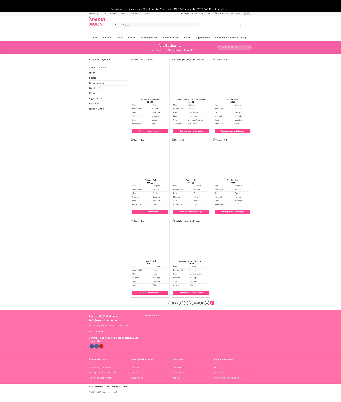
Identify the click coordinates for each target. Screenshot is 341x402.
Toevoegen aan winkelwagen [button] (150, 131)
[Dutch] (245, 13)
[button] (243, 25)
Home (150, 50)
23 (207, 303)
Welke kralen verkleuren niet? (228, 378)
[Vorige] (170, 303)
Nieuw (119, 38)
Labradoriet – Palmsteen (150, 99)
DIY (216, 367)
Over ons (135, 367)
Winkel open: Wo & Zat (118, 14)
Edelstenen (221, 38)
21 (196, 303)
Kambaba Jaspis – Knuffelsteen (191, 261)
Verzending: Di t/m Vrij (98, 14)
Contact (134, 372)
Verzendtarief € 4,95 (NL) (140, 14)
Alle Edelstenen (174, 50)
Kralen (187, 38)
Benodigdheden (149, 38)
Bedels (131, 38)
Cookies (124, 386)
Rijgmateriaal (203, 38)
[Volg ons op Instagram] (96, 346)
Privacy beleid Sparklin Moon (103, 372)
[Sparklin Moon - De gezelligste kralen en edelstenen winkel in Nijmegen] (99, 25)
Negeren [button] (226, 9)
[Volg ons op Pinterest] (101, 346)
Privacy (115, 386)
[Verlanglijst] (237, 25)
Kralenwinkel (137, 378)
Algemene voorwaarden (99, 386)
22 (202, 303)
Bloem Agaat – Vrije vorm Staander (191, 99)
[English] (249, 13)
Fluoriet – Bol (232, 99)
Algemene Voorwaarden (100, 378)
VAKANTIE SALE (102, 38)
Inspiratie (218, 372)
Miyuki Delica (178, 367)
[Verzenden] (196, 25)
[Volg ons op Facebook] (92, 346)
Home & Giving (238, 38)
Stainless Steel (170, 38)
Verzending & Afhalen (99, 367)
